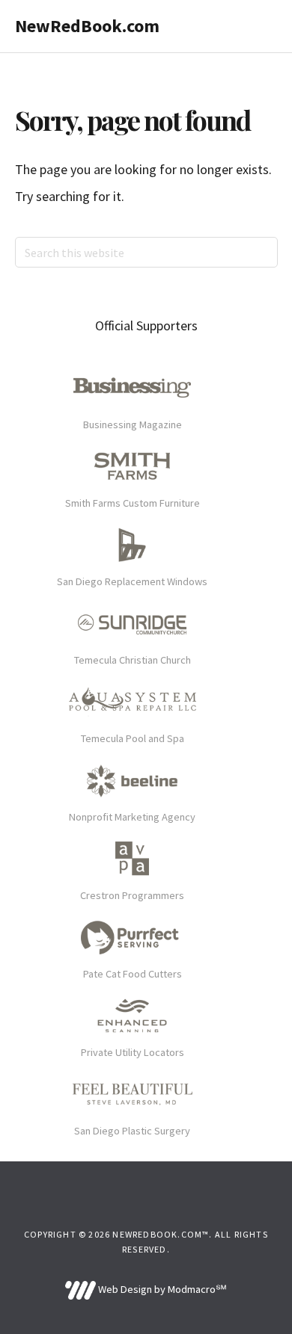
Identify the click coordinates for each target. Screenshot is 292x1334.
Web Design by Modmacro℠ (161, 1289)
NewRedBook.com (87, 25)
